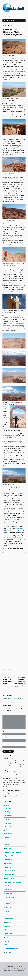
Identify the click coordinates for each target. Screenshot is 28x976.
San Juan (8, 823)
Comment (5, 713)
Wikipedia (19, 528)
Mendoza (8, 815)
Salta (7, 819)
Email (4, 737)
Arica (7, 837)
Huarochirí (8, 933)
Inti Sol (14, 517)
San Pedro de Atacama (14, 670)
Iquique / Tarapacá (11, 856)
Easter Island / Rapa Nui (13, 852)
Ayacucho (8, 907)
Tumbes (8, 952)
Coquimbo (8, 848)
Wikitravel (7, 530)
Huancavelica (9, 918)
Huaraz (7, 930)
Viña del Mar (9, 897)
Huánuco (8, 926)
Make (9, 970)
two (7, 58)
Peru (4, 901)
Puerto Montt (9, 874)
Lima (7, 941)
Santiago (8, 886)
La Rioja (8, 812)
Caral (7, 911)
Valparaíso (8, 893)
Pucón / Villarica (10, 871)
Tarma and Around (11, 948)
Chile (5, 670)
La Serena (8, 859)
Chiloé (7, 844)
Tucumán (8, 827)
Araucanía (8, 833)
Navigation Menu (10, 20)
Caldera (7, 841)
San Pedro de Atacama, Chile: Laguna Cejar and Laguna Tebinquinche (7, 681)
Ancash (7, 903)
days (9, 58)
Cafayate (8, 808)
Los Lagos (8, 863)
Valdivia (8, 889)
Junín (7, 937)
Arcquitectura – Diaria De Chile (15, 698)
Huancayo (8, 922)
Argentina (5, 805)
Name (4, 731)
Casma (7, 915)
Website (4, 744)
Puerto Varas (9, 878)
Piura (7, 945)
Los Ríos (8, 867)
